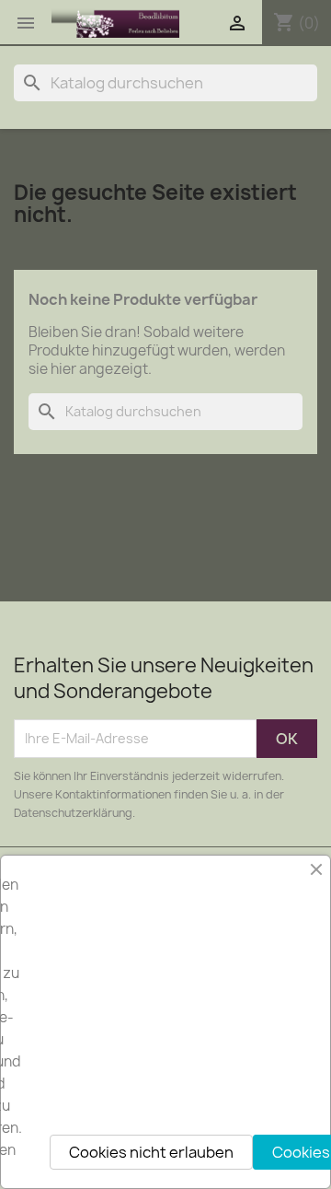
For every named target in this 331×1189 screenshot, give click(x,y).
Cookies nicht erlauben (151, 1152)
